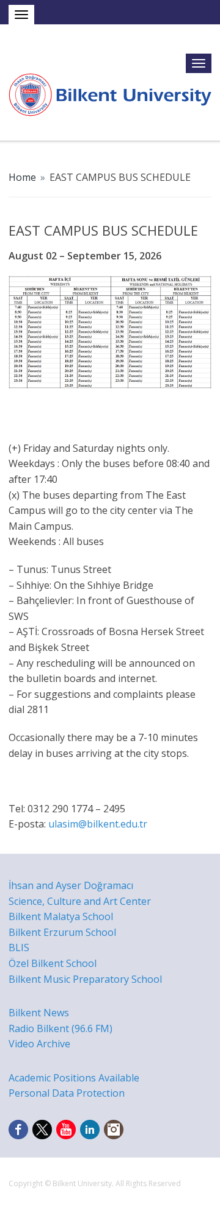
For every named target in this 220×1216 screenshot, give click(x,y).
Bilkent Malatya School (61, 916)
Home (22, 177)
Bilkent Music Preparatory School (85, 979)
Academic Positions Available (74, 1077)
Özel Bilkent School (53, 963)
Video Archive (39, 1043)
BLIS (19, 947)
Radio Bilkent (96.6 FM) (60, 1028)
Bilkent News (39, 1012)
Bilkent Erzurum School (62, 932)
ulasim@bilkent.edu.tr (97, 824)
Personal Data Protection (67, 1093)
